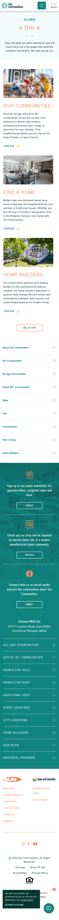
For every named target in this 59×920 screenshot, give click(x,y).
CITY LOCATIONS (15, 720)
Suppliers (8, 821)
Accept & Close (14, 905)
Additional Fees (16, 695)
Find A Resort (40, 799)
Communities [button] (9, 426)
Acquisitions (9, 801)
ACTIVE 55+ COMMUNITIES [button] (23, 657)
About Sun (8, 788)
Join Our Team (11, 807)
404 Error (29, 19)
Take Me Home (29, 327)
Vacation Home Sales (41, 791)
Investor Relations (13, 794)
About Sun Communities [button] (15, 347)
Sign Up (29, 505)
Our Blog (29, 554)
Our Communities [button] (12, 360)
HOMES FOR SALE (16, 670)
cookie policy (26, 900)
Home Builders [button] (10, 453)
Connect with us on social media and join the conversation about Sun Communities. (29, 589)
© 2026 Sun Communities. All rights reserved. (29, 860)
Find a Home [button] (9, 440)
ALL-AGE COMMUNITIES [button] (21, 645)
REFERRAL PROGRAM (19, 758)
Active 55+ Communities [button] (16, 387)
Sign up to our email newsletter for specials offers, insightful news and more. (29, 490)
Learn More (9, 146)
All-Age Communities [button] (14, 374)
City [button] (4, 413)
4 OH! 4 (29, 28)
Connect (29, 604)
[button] (42, 5)
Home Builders (23, 274)
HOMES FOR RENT (16, 683)
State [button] (5, 400)
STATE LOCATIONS (16, 708)
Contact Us (9, 814)
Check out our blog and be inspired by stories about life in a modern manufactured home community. (29, 539)
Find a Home (19, 192)
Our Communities (27, 106)
